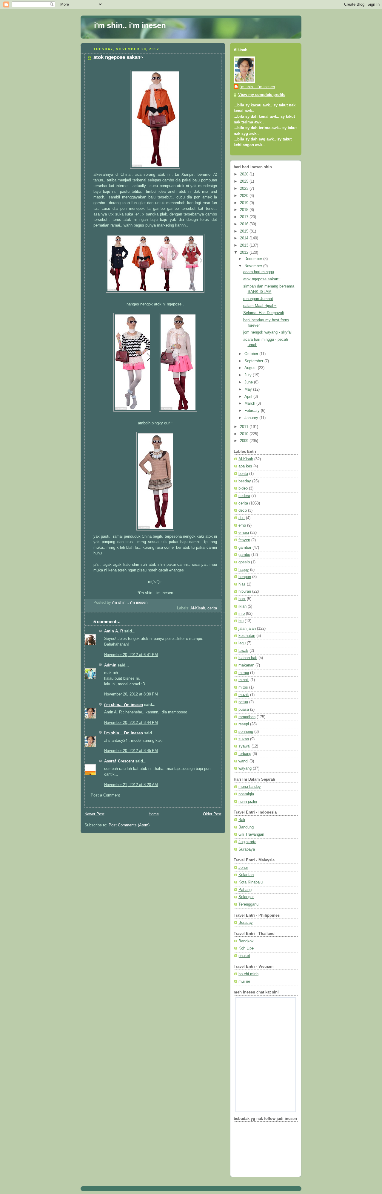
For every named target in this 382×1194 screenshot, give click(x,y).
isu (241, 621)
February (252, 411)
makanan (246, 665)
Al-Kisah (197, 608)
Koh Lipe (246, 948)
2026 (244, 174)
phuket (244, 956)
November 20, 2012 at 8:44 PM (131, 723)
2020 (244, 196)
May (248, 389)
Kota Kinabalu (250, 882)
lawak (243, 651)
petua (243, 702)
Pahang (245, 890)
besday (244, 481)
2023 (244, 188)
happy (243, 570)
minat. (243, 680)
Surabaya (246, 849)
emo (242, 525)
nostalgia (246, 794)
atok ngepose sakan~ (262, 279)
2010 (244, 434)
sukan (243, 739)
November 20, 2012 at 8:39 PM (131, 694)
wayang (245, 768)
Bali (241, 820)
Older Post (212, 814)
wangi (243, 761)
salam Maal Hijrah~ (260, 306)
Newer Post (94, 814)
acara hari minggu (258, 272)
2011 (244, 427)
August (251, 368)
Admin (110, 665)
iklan (242, 606)
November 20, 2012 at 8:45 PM (131, 751)
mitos (243, 687)
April (248, 397)
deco (242, 510)
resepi (243, 724)
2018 (244, 210)
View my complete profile (261, 95)
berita (243, 474)
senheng (245, 732)
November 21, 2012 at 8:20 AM (131, 785)
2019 (244, 203)
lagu (242, 643)
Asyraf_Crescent (119, 761)
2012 (244, 252)
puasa (243, 709)
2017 (244, 217)
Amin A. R (113, 631)
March (250, 403)
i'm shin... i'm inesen (123, 705)
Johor (243, 868)
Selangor (246, 897)
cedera (244, 496)
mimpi (243, 673)
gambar (244, 547)
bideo (243, 488)
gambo (244, 555)
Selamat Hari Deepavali (263, 313)
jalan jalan (247, 628)
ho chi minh (248, 974)
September (254, 361)
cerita (212, 608)
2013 (244, 245)
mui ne (244, 981)
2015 (244, 231)
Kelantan (246, 875)
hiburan (244, 591)
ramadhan (246, 717)
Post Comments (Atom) (129, 825)
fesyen (244, 540)
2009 (244, 441)
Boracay (245, 923)
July (248, 375)
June (249, 382)
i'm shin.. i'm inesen (130, 25)
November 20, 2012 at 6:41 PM (131, 655)
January (251, 418)
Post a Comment (105, 795)
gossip (244, 562)
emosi (243, 533)
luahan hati (247, 658)
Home (154, 814)
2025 (244, 181)
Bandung (246, 827)
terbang (244, 754)
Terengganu (248, 904)
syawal (244, 746)
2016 (244, 224)
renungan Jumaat (258, 299)
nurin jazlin (247, 801)
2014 (244, 238)
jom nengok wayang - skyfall (267, 332)
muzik (243, 695)
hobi (242, 599)
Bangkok (246, 941)
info (241, 613)
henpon (244, 577)
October (251, 354)
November (253, 266)
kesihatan (246, 636)
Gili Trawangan (251, 834)
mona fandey (249, 787)
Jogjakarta (247, 842)
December (253, 259)
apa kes (245, 466)
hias (242, 584)
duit (241, 518)
